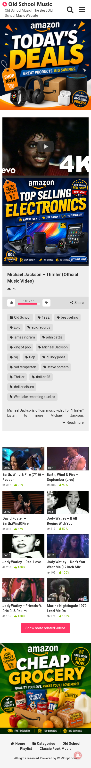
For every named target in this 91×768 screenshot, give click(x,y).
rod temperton (24, 367)
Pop (31, 357)
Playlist (26, 749)
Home (20, 743)
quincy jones (56, 357)
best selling (69, 317)
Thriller (19, 377)
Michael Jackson (54, 347)
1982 (45, 317)
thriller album (23, 387)
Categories (46, 743)
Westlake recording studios (34, 397)
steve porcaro (58, 367)
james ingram (24, 337)
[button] (45, 146)
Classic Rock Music (55, 749)
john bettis (54, 337)
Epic (16, 327)
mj (15, 357)
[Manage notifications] (78, 755)
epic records (40, 327)
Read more (75, 422)
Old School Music (29, 4)
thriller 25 (42, 377)
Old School (21, 317)
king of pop (22, 347)
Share (79, 303)
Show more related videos (45, 628)
